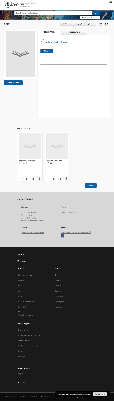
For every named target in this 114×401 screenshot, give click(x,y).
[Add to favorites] (100, 24)
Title (57, 275)
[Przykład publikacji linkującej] (20, 54)
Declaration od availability (28, 346)
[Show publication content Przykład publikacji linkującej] (33, 178)
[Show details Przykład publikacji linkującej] (39, 178)
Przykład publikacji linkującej (27, 161)
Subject (58, 291)
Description (59, 301)
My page (21, 356)
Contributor (59, 285)
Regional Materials (25, 275)
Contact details (24, 340)
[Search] (96, 13)
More (91, 185)
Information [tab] (74, 32)
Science (21, 285)
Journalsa (22, 280)
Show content (13, 82)
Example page (23, 330)
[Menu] (110, 2)
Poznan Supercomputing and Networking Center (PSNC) (85, 397)
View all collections (25, 315)
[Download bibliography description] (27, 178)
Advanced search (87, 17)
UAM (20, 296)
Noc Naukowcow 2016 (27, 301)
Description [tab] (49, 32)
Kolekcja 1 (22, 307)
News (20, 351)
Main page (21, 261)
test (19, 291)
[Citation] (106, 24)
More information (83, 394)
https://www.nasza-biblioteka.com (74, 232)
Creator (58, 280)
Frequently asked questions (29, 335)
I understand (100, 394)
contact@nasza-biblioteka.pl (33, 232)
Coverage (59, 296)
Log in (20, 373)
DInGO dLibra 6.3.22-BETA (33, 397)
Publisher (58, 307)
